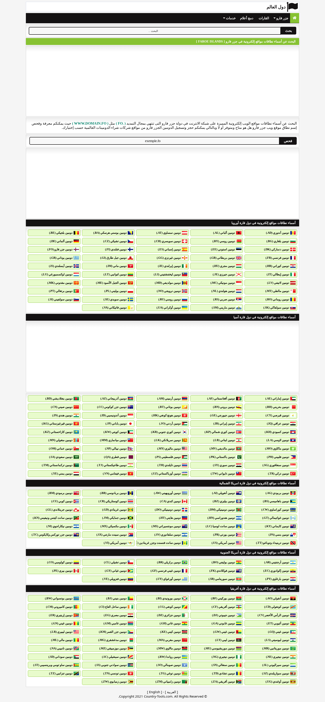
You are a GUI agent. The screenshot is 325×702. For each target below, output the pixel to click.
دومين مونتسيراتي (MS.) (166, 526)
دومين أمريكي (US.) (223, 542)
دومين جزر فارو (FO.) (60, 249)
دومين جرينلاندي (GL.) (59, 509)
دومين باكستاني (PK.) (222, 457)
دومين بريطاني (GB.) (222, 257)
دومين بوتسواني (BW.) (59, 598)
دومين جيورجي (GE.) (222, 415)
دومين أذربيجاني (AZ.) (113, 398)
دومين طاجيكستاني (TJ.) (112, 465)
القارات (264, 18)
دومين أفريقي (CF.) (223, 606)
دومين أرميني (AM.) (169, 398)
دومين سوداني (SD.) (60, 656)
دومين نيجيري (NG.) (223, 656)
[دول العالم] (294, 18)
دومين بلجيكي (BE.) (61, 232)
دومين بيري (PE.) (62, 570)
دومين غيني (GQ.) (278, 631)
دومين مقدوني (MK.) (60, 282)
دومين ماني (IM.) (116, 266)
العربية (171, 692)
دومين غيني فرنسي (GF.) (166, 570)
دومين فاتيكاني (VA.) (114, 307)
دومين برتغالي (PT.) (61, 291)
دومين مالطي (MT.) (277, 291)
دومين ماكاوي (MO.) (277, 448)
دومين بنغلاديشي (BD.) (59, 398)
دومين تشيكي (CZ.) (115, 241)
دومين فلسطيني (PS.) (168, 457)
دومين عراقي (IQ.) (278, 423)
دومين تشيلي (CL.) (115, 562)
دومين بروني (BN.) (224, 407)
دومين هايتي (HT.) (170, 517)
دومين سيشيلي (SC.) (114, 656)
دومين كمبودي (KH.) (277, 432)
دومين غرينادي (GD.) (114, 509)
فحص (288, 141)
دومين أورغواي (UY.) (168, 578)
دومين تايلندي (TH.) (169, 465)
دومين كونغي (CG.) (169, 606)
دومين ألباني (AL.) (224, 232)
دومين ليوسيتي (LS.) (277, 640)
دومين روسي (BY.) (223, 241)
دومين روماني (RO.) (277, 299)
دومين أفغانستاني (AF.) (221, 398)
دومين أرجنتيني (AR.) (276, 562)
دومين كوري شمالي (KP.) (220, 432)
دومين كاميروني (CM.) (59, 606)
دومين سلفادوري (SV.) (167, 534)
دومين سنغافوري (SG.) (275, 465)
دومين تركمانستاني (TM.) (57, 465)
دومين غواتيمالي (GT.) (275, 517)
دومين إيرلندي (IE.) (169, 266)
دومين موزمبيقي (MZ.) (113, 648)
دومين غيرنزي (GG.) (169, 257)
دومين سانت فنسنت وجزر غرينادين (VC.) (156, 542)
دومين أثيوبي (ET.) (278, 623)
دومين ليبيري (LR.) (61, 631)
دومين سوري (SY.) (224, 465)
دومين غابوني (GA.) (223, 623)
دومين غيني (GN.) (62, 623)
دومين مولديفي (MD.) (168, 282)
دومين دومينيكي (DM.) (221, 509)
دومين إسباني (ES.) (169, 249)
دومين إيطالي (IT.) (278, 274)
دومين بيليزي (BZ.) (224, 501)
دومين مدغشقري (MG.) (112, 640)
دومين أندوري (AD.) (277, 232)
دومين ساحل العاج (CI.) (113, 606)
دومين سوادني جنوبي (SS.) (111, 665)
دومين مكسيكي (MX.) (113, 526)
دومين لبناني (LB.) (224, 440)
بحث (288, 31)
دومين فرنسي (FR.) (277, 257)
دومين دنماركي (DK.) (276, 249)
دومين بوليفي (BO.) (223, 562)
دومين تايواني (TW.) (223, 473)
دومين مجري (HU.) (224, 266)
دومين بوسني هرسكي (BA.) (110, 232)
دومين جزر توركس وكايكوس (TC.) (52, 534)
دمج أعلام (246, 18)
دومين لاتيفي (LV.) (278, 282)
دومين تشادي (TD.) (223, 673)
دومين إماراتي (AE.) (277, 398)
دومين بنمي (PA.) (279, 534)
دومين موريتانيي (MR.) (275, 648)
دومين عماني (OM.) (61, 448)
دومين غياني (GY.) (116, 570)
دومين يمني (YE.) (62, 473)
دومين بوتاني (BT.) (169, 407)
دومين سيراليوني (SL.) (275, 665)
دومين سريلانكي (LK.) (167, 440)
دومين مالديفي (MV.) (222, 448)
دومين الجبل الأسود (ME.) (111, 282)
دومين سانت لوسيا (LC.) (220, 526)
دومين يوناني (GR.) (61, 257)
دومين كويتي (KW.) (115, 432)
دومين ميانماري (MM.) (113, 440)
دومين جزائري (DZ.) (169, 615)
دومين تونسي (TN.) (115, 673)
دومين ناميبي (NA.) (61, 648)
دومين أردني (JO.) (170, 423)
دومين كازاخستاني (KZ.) (58, 432)
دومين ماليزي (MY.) (169, 448)
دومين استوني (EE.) (223, 249)
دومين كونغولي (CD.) (276, 606)
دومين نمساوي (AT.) (168, 232)
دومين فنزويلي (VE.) (114, 578)
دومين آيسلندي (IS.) (61, 266)
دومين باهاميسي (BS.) (276, 501)
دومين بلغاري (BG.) (277, 241)
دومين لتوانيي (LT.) (115, 274)
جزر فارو (281, 18)
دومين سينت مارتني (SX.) (111, 534)
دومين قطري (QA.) (115, 457)
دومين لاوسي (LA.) (277, 440)
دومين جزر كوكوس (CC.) (112, 407)
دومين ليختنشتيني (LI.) (167, 274)
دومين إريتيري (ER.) (61, 615)
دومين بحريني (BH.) (277, 407)
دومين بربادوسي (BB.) (113, 493)
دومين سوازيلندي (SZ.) (275, 673)
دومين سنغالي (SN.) (223, 665)
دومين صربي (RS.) (224, 299)
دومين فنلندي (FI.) (116, 249)
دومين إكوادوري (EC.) (276, 570)
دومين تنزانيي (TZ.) (61, 673)
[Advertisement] (162, 81)
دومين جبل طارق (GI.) (113, 257)
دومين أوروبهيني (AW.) (167, 493)
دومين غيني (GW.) (224, 631)
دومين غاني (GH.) (170, 623)
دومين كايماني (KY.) (277, 526)
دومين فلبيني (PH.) (278, 457)
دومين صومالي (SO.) (168, 665)
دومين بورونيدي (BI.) (168, 598)
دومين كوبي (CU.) (62, 501)
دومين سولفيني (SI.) (60, 299)
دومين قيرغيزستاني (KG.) (57, 423)
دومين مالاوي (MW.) (169, 648)
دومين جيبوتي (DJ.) (223, 615)
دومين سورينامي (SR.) (221, 578)
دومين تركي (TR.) (278, 473)
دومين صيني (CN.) (62, 407)
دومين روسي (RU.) (169, 299)
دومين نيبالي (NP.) (116, 448)
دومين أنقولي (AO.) (277, 598)
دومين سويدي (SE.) (115, 299)
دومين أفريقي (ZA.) (223, 681)
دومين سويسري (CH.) (167, 241)
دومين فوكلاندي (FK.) (222, 570)
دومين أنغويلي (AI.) (223, 493)
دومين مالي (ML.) (62, 640)
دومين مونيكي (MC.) (222, 282)
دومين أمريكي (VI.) (115, 542)
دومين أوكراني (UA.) (169, 307)
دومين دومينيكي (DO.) (168, 509)
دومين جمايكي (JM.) (114, 517)
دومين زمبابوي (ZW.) (114, 681)
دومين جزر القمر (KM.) (113, 631)
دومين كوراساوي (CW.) (275, 509)
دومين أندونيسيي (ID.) (113, 415)
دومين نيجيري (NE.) (277, 656)
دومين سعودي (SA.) (61, 457)
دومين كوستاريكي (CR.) (112, 501)
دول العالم (276, 6)
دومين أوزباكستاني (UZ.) (166, 473)
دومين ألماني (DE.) (61, 241)
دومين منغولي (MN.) (60, 440)
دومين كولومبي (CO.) (60, 562)
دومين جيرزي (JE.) (224, 274)
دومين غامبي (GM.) (115, 623)
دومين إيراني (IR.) (224, 423)
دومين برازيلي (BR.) (169, 562)
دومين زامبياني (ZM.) (168, 681)
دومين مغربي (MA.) (169, 640)
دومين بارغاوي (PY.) (277, 578)
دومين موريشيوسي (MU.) (219, 648)
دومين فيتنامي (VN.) (115, 473)
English (154, 692)
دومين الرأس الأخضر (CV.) (273, 615)
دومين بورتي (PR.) (224, 534)
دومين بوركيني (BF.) (223, 598)
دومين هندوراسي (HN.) (221, 517)
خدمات (230, 18)
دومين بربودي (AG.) (277, 493)
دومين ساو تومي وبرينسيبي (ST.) (53, 665)
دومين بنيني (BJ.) (116, 598)
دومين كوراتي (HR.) (277, 266)
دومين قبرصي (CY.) (277, 415)
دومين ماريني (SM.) (223, 307)
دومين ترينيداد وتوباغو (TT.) (272, 542)
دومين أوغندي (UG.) (277, 681)
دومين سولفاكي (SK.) (276, 307)
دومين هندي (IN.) (62, 415)
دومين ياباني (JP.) (116, 423)
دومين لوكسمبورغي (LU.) (57, 274)
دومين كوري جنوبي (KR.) (166, 432)
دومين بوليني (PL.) (115, 291)
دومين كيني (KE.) (170, 631)
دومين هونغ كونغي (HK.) (166, 415)
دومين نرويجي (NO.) (169, 291)
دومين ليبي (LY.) (225, 640)
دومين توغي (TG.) (170, 673)
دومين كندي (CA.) (170, 501)
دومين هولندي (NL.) (223, 291)
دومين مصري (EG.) (115, 615)
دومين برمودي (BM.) (60, 493)
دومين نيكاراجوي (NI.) (59, 526)
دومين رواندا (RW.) (169, 656)
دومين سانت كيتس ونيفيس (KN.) (53, 517)
